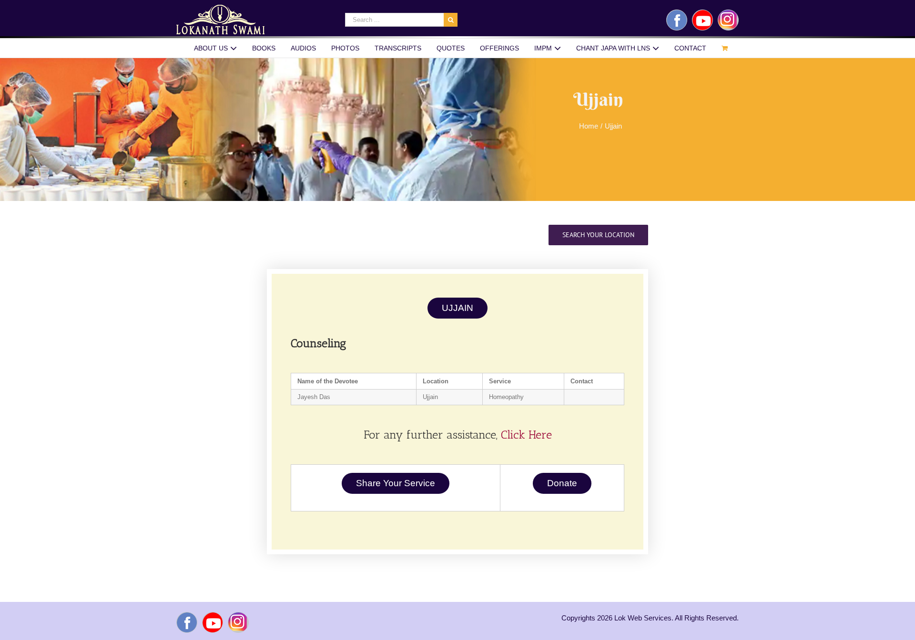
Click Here (526, 434)
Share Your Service (395, 483)
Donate (562, 483)
